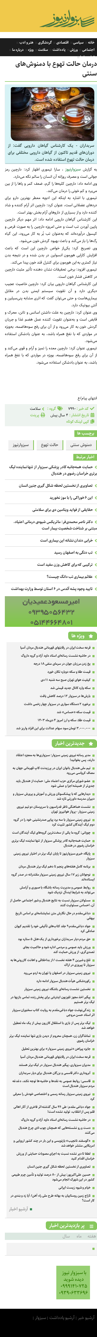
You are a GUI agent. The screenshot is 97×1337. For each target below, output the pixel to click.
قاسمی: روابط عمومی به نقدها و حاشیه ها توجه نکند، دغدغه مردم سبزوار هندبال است (53, 1083)
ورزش (73, 50)
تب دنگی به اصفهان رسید (73, 552)
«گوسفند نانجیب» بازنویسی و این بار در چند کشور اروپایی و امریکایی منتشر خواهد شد (54, 1143)
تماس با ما (87, 57)
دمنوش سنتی (81, 445)
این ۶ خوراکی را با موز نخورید (71, 498)
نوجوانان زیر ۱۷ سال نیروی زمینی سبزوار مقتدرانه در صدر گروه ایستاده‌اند (53, 877)
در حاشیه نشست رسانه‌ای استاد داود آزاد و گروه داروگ (56, 656)
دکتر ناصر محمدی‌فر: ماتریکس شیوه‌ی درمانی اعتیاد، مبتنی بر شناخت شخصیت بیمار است (55, 525)
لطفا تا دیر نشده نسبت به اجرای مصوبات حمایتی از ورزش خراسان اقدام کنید (55, 1156)
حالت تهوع (49, 445)
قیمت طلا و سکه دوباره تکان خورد (69, 672)
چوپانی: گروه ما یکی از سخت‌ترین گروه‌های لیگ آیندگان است (51, 832)
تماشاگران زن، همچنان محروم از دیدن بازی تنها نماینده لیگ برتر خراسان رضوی (52, 1038)
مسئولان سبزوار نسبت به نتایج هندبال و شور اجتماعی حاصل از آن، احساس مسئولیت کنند (52, 903)
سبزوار (40, 1317)
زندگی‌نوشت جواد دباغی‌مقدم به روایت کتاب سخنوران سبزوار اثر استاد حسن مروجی (53, 1012)
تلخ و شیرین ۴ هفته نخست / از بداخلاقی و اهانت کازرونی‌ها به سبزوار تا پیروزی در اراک (53, 962)
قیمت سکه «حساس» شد (74, 712)
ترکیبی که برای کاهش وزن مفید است (65, 564)
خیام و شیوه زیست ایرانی (74, 1187)
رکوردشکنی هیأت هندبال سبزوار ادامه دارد (63, 981)
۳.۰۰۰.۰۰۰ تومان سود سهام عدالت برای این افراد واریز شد (53, 728)
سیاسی (78, 43)
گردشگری (44, 43)
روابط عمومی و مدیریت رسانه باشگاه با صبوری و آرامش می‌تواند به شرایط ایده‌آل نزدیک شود (57, 890)
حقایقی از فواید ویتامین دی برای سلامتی (62, 510)
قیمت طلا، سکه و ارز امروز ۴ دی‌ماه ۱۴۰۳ (64, 720)
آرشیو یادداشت (62, 1317)
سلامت (42, 50)
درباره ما (17, 50)
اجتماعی (88, 50)
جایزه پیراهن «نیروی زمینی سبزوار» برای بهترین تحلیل (56, 1049)
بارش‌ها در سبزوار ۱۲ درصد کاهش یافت (65, 696)
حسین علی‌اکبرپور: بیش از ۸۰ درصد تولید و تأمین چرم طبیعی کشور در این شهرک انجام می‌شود (53, 1177)
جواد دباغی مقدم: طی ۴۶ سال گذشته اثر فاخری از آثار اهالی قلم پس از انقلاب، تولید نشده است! (54, 1109)
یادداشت (58, 50)
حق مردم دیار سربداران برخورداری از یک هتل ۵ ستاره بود (54, 939)
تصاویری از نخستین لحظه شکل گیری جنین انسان (56, 485)
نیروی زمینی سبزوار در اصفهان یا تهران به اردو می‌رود (57, 973)
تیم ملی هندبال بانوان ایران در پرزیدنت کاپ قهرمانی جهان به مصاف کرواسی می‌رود (54, 770)
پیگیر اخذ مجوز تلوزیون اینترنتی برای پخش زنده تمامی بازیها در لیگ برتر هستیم (53, 999)
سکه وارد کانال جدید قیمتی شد (70, 688)
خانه (91, 43)
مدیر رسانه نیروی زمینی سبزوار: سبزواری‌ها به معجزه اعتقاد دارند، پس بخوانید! (55, 757)
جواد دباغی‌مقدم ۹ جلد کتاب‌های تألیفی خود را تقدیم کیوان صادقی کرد (55, 928)
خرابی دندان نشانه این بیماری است (66, 540)
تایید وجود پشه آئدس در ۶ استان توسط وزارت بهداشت (52, 589)
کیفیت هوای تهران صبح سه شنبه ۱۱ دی (66, 680)
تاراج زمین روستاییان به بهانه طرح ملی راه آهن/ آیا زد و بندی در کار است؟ (53, 1198)
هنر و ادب (26, 43)
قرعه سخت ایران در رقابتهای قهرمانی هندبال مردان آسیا (55, 647)
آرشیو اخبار (18, 1209)
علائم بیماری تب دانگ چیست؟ (70, 577)
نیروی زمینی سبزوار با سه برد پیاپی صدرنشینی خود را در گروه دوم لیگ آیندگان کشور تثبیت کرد (54, 822)
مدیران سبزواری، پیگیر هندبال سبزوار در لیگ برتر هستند (55, 1065)
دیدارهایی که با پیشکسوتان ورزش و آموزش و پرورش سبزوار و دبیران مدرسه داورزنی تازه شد (54, 796)
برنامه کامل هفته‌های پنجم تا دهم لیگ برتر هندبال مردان (55, 866)
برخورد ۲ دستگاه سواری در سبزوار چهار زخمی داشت (57, 704)
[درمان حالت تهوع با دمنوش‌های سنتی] (52, 139)
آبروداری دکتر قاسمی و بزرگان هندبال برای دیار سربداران (55, 1073)
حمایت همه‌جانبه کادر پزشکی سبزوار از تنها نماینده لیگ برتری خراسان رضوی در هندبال (53, 470)
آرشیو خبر (86, 1317)
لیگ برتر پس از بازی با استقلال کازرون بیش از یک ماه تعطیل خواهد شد (54, 1025)
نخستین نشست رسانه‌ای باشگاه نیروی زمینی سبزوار (57, 989)
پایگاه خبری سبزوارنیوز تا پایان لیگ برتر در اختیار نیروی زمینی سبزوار (54, 856)
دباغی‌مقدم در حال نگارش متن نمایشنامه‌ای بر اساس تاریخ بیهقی (55, 916)
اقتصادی (62, 43)
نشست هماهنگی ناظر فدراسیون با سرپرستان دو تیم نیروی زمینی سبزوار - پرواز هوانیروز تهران (56, 809)
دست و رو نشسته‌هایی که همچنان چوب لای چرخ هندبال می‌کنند (56, 1130)
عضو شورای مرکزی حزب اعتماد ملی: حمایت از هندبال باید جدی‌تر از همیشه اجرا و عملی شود (55, 783)
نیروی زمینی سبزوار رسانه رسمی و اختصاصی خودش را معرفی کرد (54, 1096)
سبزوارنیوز (73, 169)
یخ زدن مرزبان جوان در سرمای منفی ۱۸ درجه (62, 664)
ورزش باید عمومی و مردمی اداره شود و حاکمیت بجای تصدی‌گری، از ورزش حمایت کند (59, 949)
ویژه (30, 50)
